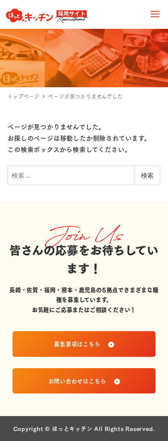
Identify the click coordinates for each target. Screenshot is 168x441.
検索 (147, 175)
